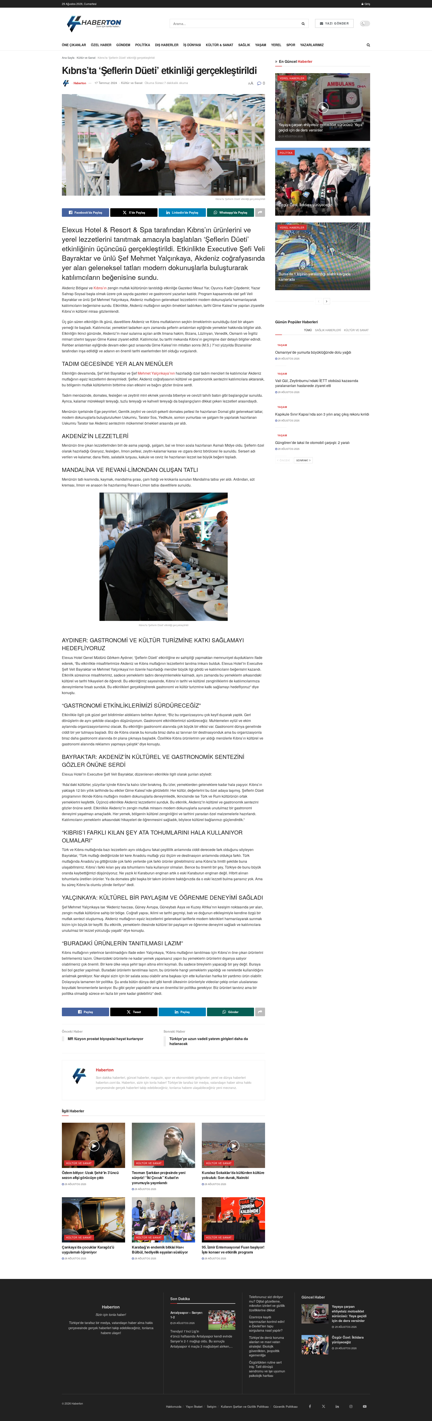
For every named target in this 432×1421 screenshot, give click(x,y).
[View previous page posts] (318, 301)
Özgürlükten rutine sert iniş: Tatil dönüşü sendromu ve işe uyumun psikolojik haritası (267, 1369)
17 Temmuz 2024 (105, 83)
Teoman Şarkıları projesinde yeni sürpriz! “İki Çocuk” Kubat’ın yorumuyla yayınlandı (158, 1177)
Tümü (308, 330)
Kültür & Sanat (219, 45)
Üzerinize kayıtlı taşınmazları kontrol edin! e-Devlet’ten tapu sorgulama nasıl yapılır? (267, 1324)
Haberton (80, 83)
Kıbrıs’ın (100, 287)
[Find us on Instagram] (351, 1406)
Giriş (367, 4)
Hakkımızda (173, 1406)
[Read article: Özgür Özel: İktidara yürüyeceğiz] (322, 181)
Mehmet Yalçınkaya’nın (157, 373)
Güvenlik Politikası (285, 1406)
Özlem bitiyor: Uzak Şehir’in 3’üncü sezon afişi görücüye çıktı (90, 1175)
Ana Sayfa (68, 57)
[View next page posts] (326, 301)
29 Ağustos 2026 (292, 136)
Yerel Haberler (292, 78)
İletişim (211, 1406)
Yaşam (260, 45)
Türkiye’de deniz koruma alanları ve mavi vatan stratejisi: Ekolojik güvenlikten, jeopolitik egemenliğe (266, 1346)
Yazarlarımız (312, 45)
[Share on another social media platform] (260, 212)
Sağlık (244, 45)
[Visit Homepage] (94, 23)
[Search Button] (304, 23)
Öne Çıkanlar (74, 45)
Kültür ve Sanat (86, 57)
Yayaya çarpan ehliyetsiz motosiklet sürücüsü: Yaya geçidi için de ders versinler (320, 127)
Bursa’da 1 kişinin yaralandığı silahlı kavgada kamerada (314, 276)
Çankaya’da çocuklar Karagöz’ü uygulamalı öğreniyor (88, 1250)
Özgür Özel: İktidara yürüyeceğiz (305, 204)
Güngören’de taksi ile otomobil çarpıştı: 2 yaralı (312, 442)
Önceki (284, 460)
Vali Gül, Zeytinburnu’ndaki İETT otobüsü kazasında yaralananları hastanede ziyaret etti (316, 383)
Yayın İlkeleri (194, 1406)
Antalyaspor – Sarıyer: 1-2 (186, 1314)
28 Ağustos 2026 (75, 1184)
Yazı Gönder (336, 23)
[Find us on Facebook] (309, 1406)
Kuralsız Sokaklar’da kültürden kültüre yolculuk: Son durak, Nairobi (233, 1175)
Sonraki (302, 460)
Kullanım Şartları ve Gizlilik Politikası (245, 1406)
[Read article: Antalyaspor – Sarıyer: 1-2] (221, 1320)
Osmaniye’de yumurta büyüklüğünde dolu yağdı (313, 352)
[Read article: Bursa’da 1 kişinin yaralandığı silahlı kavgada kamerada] (322, 256)
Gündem (123, 45)
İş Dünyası (192, 45)
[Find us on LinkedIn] (337, 1406)
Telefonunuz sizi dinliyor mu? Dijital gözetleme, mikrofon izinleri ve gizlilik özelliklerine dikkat (267, 1303)
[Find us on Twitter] (323, 1406)
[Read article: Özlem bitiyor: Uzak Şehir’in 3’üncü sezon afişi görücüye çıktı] (93, 1145)
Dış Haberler (166, 45)
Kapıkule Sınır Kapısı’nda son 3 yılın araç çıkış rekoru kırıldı (322, 414)
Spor (290, 45)
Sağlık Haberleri (328, 330)
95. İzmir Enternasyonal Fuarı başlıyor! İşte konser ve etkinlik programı (233, 1250)
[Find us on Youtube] (364, 1406)
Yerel (276, 45)
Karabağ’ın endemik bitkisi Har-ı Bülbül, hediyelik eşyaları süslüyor (160, 1250)
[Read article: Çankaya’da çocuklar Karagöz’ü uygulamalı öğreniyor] (93, 1219)
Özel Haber (101, 45)
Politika (142, 45)
